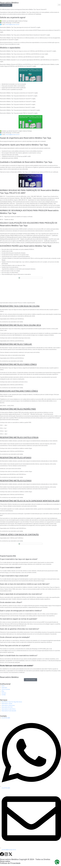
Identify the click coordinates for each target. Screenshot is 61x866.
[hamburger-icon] (59, 5)
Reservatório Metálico (9, 3)
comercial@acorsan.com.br (12, 24)
